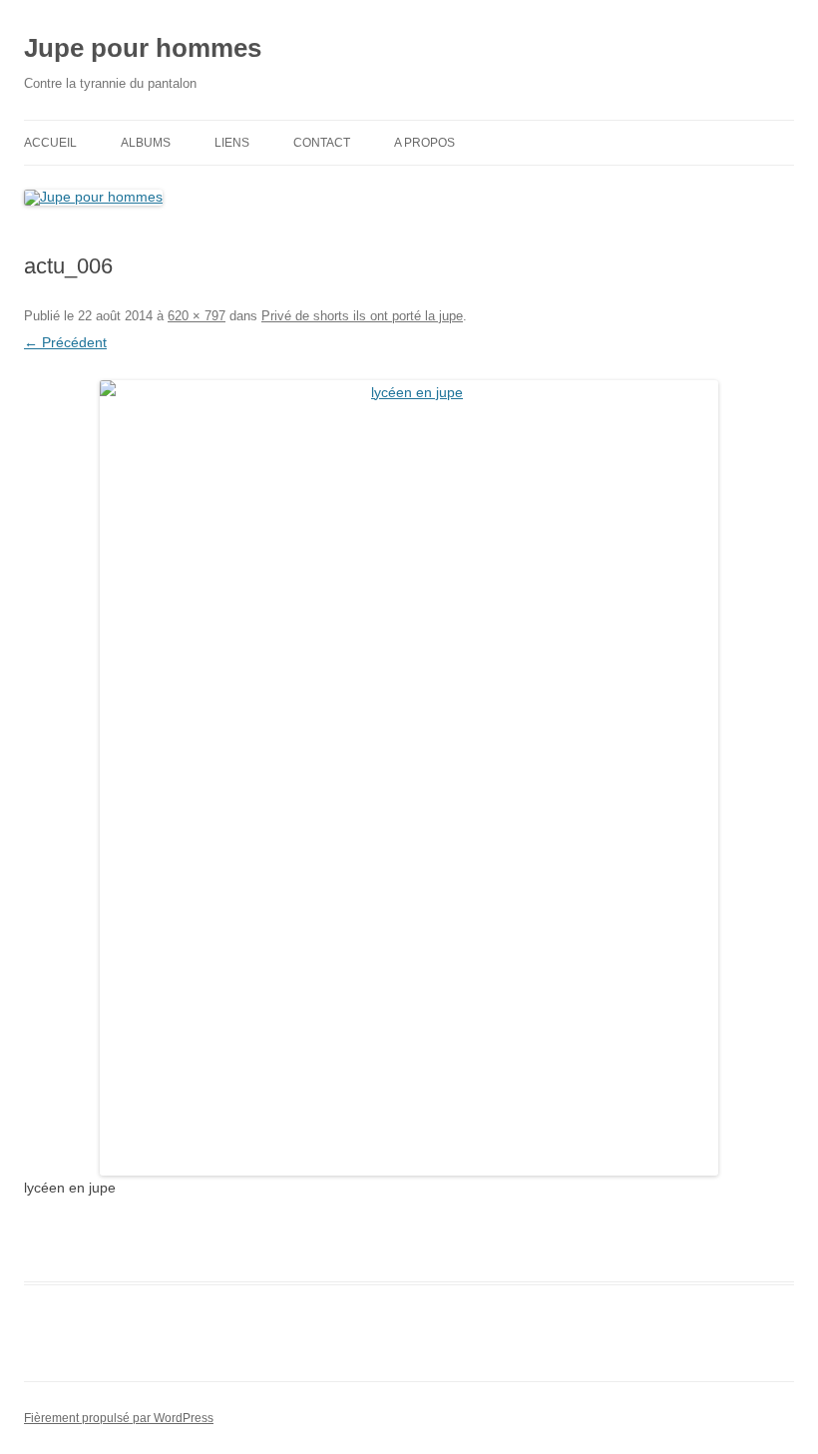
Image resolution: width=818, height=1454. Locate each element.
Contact (321, 143)
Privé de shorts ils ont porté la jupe (362, 315)
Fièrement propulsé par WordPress (118, 1418)
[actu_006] (409, 778)
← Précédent (65, 342)
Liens (231, 143)
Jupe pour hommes (142, 48)
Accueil (50, 143)
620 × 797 (196, 315)
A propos (424, 143)
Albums (146, 143)
